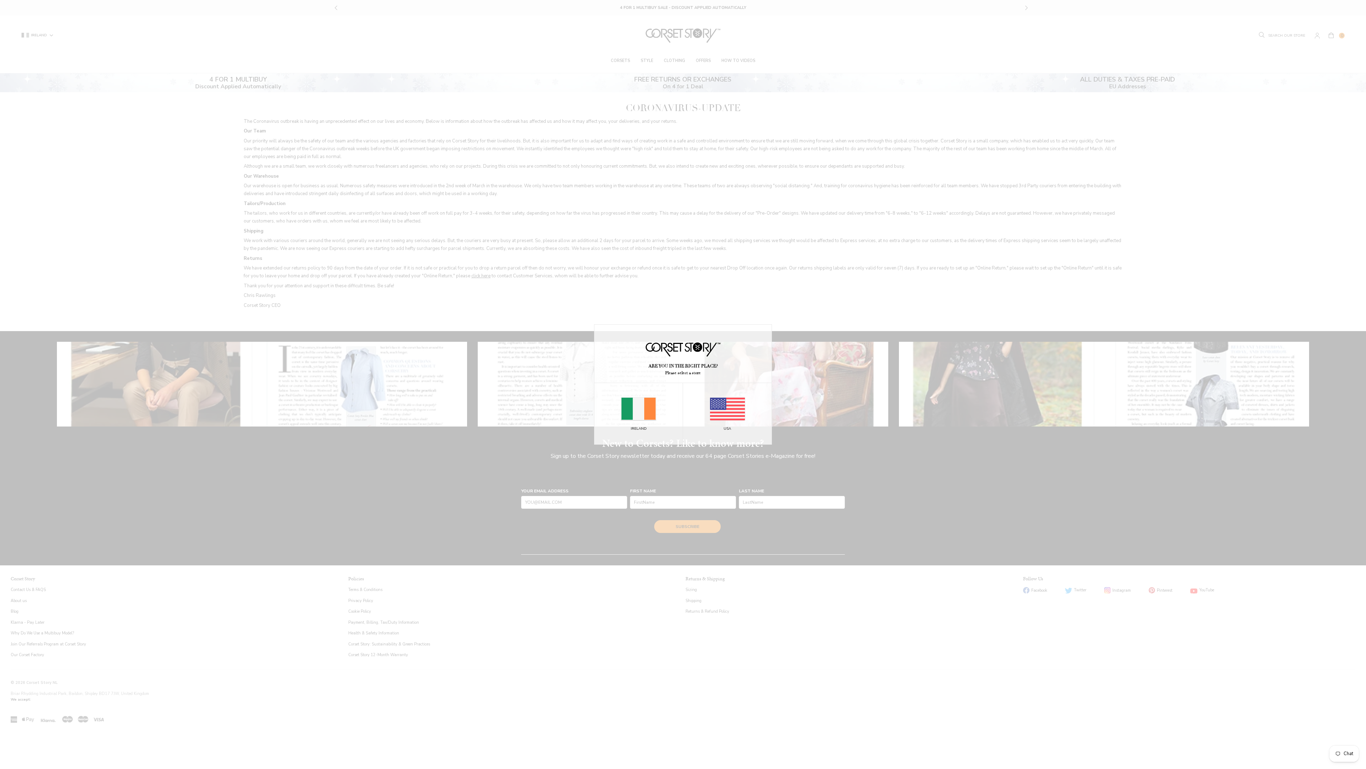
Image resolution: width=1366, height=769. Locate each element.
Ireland (639, 428)
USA (727, 428)
